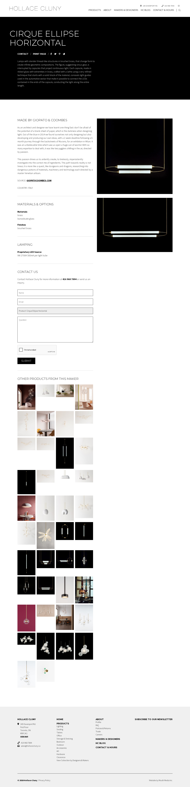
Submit (26, 360)
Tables (59, 732)
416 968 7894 (169, 6)
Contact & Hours (163, 10)
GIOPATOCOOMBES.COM (39, 180)
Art (58, 751)
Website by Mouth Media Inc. (161, 780)
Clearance (61, 757)
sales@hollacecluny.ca (30, 746)
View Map (24, 736)
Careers (99, 734)
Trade (98, 731)
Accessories (62, 748)
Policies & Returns (103, 728)
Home (60, 719)
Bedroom (61, 741)
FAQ (97, 725)
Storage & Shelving (65, 738)
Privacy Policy (44, 780)
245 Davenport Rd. (150, 6)
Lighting (60, 726)
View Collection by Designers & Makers (73, 760)
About (107, 10)
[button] (179, 10)
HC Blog (146, 10)
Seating (60, 729)
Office (59, 735)
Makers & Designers (126, 10)
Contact (22, 54)
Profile (98, 722)
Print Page (39, 54)
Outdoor (60, 745)
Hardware (61, 754)
